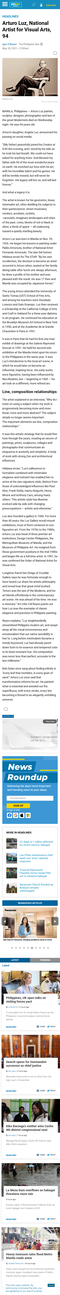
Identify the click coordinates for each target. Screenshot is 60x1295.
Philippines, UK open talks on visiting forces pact (26, 999)
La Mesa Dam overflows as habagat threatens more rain (30, 1192)
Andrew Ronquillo (15, 1263)
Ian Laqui (12, 1071)
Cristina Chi (13, 1007)
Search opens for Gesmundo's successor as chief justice (26, 1063)
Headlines (10, 16)
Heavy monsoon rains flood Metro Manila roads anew (29, 1256)
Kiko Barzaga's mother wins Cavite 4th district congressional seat (29, 1128)
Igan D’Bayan (9, 44)
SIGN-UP (18, 805)
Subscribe (51, 5)
